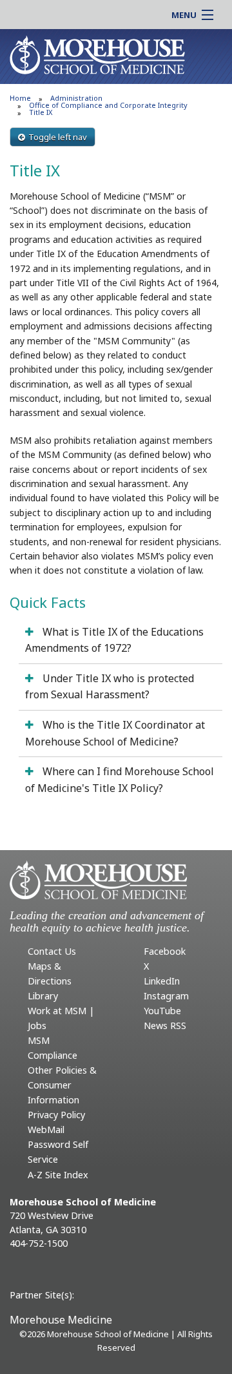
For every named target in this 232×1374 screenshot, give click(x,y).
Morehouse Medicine (61, 1320)
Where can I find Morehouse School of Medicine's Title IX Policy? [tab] (119, 779)
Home (20, 98)
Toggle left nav (57, 137)
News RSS (165, 1025)
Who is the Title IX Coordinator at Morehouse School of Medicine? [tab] (115, 733)
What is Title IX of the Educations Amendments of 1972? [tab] (114, 640)
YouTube (162, 1010)
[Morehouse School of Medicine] (97, 54)
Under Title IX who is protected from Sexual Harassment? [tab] (109, 686)
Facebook (165, 951)
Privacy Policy (56, 1115)
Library (43, 996)
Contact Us (52, 951)
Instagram (166, 996)
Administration (76, 98)
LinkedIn (162, 981)
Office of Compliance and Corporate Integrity (108, 105)
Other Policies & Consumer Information (62, 1085)
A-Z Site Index (58, 1175)
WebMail (46, 1129)
